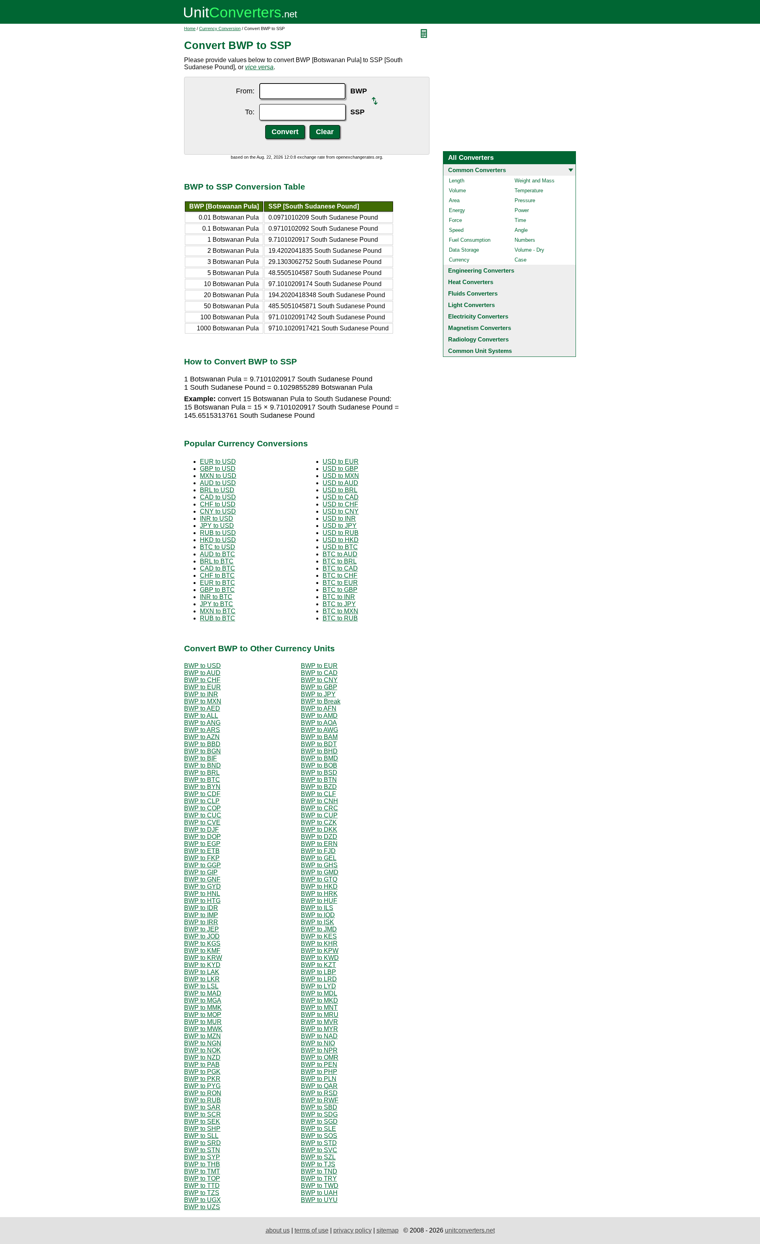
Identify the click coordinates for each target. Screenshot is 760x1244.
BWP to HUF (319, 900)
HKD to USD (218, 540)
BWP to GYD (202, 886)
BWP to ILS (317, 908)
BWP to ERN (319, 843)
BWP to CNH (319, 801)
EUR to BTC (217, 582)
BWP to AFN (318, 708)
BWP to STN (202, 1150)
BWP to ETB (202, 851)
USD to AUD (340, 483)
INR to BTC (216, 597)
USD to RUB (341, 532)
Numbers (525, 240)
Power (522, 210)
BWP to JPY (318, 694)
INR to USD (216, 518)
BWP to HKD (319, 886)
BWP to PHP (319, 1071)
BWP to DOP (202, 836)
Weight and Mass (535, 181)
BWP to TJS (318, 1164)
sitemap (387, 1230)
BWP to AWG (319, 729)
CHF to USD (218, 504)
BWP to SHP (202, 1128)
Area (454, 200)
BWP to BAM (319, 737)
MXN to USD (218, 475)
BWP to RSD (319, 1093)
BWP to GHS (319, 865)
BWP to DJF (201, 829)
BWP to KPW (319, 950)
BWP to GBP (319, 687)
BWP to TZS (201, 1192)
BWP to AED (202, 708)
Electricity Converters (478, 316)
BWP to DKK (319, 829)
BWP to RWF (319, 1100)
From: (245, 91)
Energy (457, 210)
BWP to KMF (202, 950)
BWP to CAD (319, 672)
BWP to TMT (202, 1171)
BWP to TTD (202, 1185)
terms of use (311, 1230)
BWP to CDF (202, 794)
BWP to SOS (319, 1135)
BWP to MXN (202, 701)
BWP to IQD (318, 915)
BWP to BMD (319, 758)
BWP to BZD (319, 786)
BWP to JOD (202, 936)
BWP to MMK (203, 1007)
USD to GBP (340, 468)
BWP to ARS (202, 729)
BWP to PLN (318, 1078)
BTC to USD (217, 547)
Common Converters (477, 170)
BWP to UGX (202, 1200)
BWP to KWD (320, 957)
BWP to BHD (319, 751)
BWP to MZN (202, 1036)
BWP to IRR (201, 922)
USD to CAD (341, 497)
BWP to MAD (202, 993)
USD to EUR (341, 461)
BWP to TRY (319, 1178)
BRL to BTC (217, 561)
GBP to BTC (217, 589)
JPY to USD (217, 525)
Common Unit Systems (480, 350)
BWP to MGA (202, 1000)
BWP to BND (202, 765)
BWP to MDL (319, 993)
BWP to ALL (201, 715)
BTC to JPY (339, 604)
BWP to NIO (318, 1043)
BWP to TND (319, 1171)
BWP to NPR (319, 1050)
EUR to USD (218, 461)
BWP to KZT (318, 964)
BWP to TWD (319, 1185)
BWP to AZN (202, 737)
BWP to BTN (319, 779)
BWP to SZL (318, 1157)
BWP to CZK (319, 822)
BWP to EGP (202, 843)
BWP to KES (319, 936)
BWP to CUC (202, 815)
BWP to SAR (202, 1107)
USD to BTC (340, 547)
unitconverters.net (470, 1230)
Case (520, 260)
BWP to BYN (202, 786)
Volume (457, 190)
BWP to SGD (319, 1121)
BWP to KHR (319, 943)
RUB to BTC (217, 618)
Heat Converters (470, 282)
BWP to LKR (202, 979)
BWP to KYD (202, 964)
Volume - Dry (529, 250)
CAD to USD (218, 497)
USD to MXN (341, 475)
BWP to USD (202, 665)
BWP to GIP (201, 872)
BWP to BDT (319, 744)
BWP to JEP (201, 929)
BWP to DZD (319, 836)
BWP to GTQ (319, 879)
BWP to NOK (202, 1050)
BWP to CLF (318, 794)
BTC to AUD (340, 554)
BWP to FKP (202, 858)
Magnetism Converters (479, 327)
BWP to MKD (319, 1000)
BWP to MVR (319, 1021)
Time (520, 220)
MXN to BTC (218, 611)
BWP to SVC (319, 1150)
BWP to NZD (202, 1057)
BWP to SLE (318, 1128)
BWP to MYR (319, 1029)
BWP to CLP (202, 801)
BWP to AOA (319, 722)
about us (278, 1230)
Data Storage (464, 250)
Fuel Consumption (469, 240)
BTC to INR (339, 597)
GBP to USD (218, 468)
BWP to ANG (202, 722)
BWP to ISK (317, 922)
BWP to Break (320, 701)
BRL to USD (217, 490)
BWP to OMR (319, 1057)
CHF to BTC (217, 575)
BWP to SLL (201, 1135)
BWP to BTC (202, 779)
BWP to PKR (202, 1078)
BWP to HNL (202, 893)
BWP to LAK (201, 972)
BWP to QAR (319, 1086)
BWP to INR (201, 694)
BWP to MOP (202, 1014)
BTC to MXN (340, 611)
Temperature (529, 190)
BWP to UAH (319, 1192)
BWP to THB (202, 1164)
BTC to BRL (340, 561)
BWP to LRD (319, 979)
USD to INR (339, 518)
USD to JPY (340, 525)
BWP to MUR (203, 1021)
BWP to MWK (203, 1029)
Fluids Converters (473, 293)
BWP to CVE (202, 822)
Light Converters (471, 305)
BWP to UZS (202, 1207)
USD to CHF (340, 504)
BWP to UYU (319, 1200)
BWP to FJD (318, 851)
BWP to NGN (202, 1043)
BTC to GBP (340, 589)
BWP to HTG (202, 900)
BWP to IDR (201, 908)
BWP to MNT (319, 1007)
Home (190, 28)
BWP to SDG (319, 1114)
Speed (456, 230)
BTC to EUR (340, 582)
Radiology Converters (478, 339)
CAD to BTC (217, 568)
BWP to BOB (319, 765)
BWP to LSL (201, 986)
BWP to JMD (319, 929)
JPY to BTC (216, 604)
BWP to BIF (200, 758)
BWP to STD (319, 1143)
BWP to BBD (202, 744)
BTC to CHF (340, 575)
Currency (459, 260)
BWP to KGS (202, 943)
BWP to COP (202, 808)
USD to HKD (341, 540)
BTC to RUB (340, 618)
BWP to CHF (202, 680)
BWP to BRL (202, 772)
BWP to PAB (202, 1064)
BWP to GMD (319, 872)
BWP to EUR (319, 665)
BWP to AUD (202, 672)
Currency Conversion (220, 28)
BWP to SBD (319, 1107)
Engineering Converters (481, 270)
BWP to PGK (202, 1071)
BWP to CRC (319, 808)
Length (456, 181)
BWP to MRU (319, 1014)
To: (250, 112)
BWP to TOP (202, 1178)
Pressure (525, 200)
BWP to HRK (319, 893)
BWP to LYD (318, 986)
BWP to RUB (202, 1100)
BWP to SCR (202, 1114)
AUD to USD (218, 483)
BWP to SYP (202, 1157)
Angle (521, 230)
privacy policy (352, 1230)
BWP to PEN (319, 1064)
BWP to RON (202, 1093)
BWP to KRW (203, 957)
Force (455, 220)
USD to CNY (341, 511)
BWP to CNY (319, 680)
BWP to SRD (202, 1143)
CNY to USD (218, 511)
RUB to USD (218, 532)
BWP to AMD (319, 715)
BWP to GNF (202, 879)
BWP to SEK (202, 1121)
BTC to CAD (340, 568)
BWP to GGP (202, 865)
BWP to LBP (318, 972)
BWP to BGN (202, 751)
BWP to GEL (318, 858)
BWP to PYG (202, 1086)
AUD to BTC (217, 554)
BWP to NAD (319, 1036)
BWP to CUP (319, 815)
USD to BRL (340, 490)
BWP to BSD (319, 772)
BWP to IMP (201, 915)
